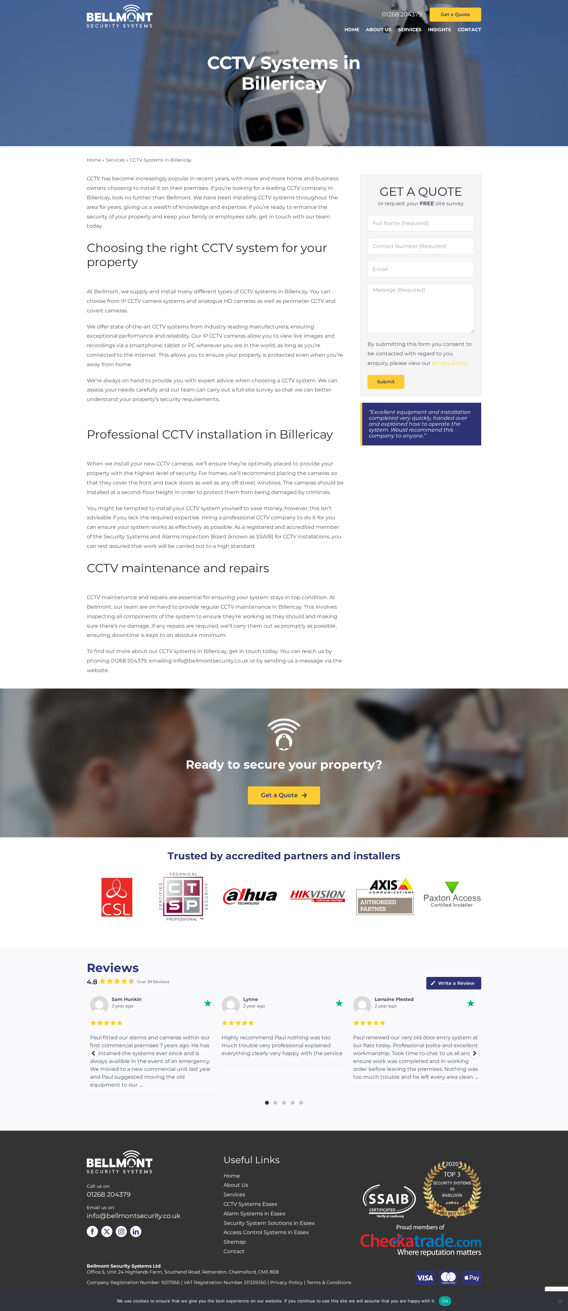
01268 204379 (402, 14)
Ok (445, 1300)
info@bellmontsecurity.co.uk (133, 1216)
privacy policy (449, 363)
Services (115, 160)
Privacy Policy (286, 1282)
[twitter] (106, 1231)
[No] (559, 1301)
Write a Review (456, 983)
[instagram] (121, 1231)
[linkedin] (135, 1231)
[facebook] (92, 1231)
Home (94, 160)
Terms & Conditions (329, 1282)
